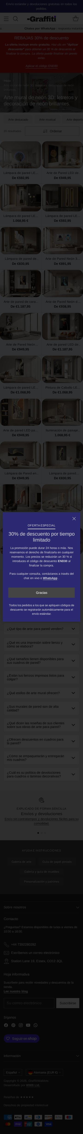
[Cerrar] (74, 518)
